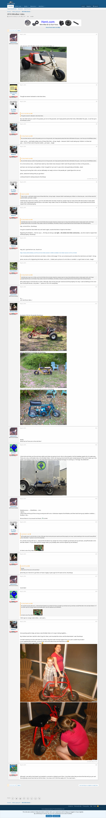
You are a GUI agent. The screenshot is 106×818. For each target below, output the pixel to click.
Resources (33, 6)
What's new (18, 6)
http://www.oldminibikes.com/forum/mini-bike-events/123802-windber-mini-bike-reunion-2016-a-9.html (48, 253)
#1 (96, 34)
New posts (20, 9)
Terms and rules (77, 806)
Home (94, 806)
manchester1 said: (25, 534)
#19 (96, 621)
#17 (96, 576)
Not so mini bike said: (26, 113)
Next (19, 30)
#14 (96, 498)
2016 (24, 16)
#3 (96, 101)
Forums (10, 6)
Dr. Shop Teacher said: (26, 136)
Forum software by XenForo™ (53, 809)
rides (28, 16)
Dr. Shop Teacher (13, 110)
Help (91, 806)
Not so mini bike (13, 93)
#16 (96, 554)
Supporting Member (12, 9)
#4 (96, 124)
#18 (96, 591)
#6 (96, 182)
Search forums (27, 9)
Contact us (70, 806)
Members (41, 6)
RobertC (13, 132)
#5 (96, 146)
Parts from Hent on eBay (53, 27)
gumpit (13, 452)
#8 (96, 238)
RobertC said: (24, 194)
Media (25, 6)
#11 (96, 303)
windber (32, 16)
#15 (96, 522)
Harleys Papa (13, 311)
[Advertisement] (58, 40)
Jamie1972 (10, 16)
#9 (96, 263)
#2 (96, 85)
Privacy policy (86, 806)
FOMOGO (13, 773)
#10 (96, 286)
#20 (96, 765)
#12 (96, 428)
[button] (22, 6)
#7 (96, 207)
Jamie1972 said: (24, 566)
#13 (96, 444)
